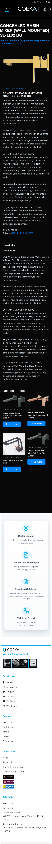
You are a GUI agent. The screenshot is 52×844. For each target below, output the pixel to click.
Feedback (8, 803)
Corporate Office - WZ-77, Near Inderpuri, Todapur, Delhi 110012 (23, 816)
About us (7, 722)
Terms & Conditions (13, 767)
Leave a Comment (9, 40)
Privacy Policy (10, 762)
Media (6, 732)
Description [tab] (9, 245)
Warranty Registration (14, 771)
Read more (11, 424)
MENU (8, 8)
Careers (6, 736)
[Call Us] (39, 9)
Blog (5, 757)
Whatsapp (11, 706)
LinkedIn (10, 696)
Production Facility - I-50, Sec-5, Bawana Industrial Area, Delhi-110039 (25, 827)
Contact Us (8, 808)
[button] (44, 57)
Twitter (10, 692)
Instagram (11, 687)
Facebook (11, 682)
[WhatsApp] (45, 9)
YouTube (10, 701)
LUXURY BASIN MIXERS (15, 88)
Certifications (9, 727)
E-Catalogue (9, 741)
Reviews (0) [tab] (9, 250)
